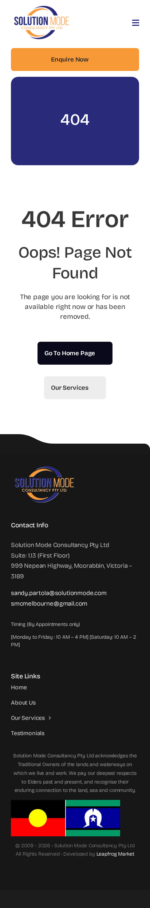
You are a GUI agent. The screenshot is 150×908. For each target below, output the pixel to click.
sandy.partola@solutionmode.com (59, 593)
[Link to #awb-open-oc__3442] (135, 23)
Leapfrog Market (115, 854)
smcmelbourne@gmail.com (49, 603)
